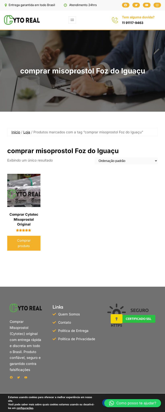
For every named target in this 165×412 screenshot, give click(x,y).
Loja (26, 132)
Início (15, 132)
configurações (24, 408)
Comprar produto (24, 243)
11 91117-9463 (132, 23)
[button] (132, 403)
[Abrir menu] (72, 20)
